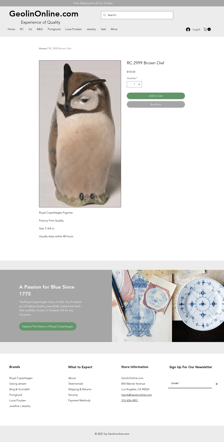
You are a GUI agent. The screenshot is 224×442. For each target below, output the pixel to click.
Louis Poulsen (17, 400)
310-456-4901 (129, 400)
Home (42, 48)
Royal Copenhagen (20, 378)
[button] (208, 29)
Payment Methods (79, 400)
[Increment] (139, 84)
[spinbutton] (134, 84)
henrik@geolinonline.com (136, 394)
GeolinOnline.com (44, 14)
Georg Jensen (17, 383)
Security (73, 394)
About (72, 378)
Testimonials (75, 383)
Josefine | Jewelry (20, 406)
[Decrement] (129, 84)
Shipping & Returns (79, 389)
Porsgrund (15, 394)
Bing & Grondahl (19, 389)
